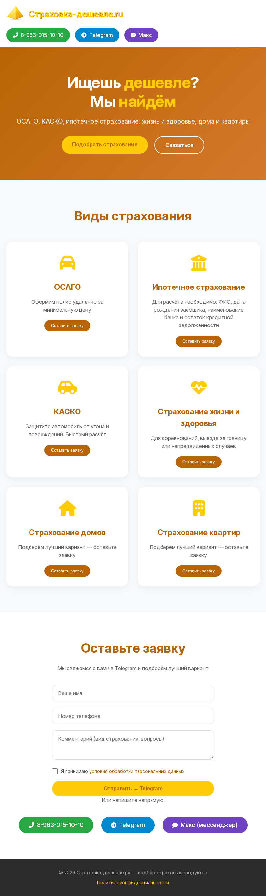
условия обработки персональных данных (136, 771)
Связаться (179, 145)
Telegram (101, 35)
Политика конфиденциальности (133, 882)
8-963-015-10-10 (42, 35)
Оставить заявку (67, 325)
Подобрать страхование (105, 144)
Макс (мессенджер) (209, 824)
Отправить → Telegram (133, 788)
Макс (145, 35)
